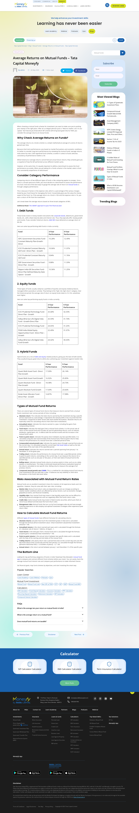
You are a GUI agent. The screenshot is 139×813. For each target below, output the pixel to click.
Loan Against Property (57, 737)
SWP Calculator (75, 748)
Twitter (68, 70)
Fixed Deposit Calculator (37, 591)
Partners (64, 710)
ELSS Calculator (75, 752)
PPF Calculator (67, 591)
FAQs (26, 710)
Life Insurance (36, 723)
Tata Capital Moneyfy (20, 46)
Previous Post (23, 634)
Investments (37, 6)
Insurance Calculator (54, 591)
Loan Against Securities (58, 740)
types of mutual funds (31, 518)
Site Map (40, 806)
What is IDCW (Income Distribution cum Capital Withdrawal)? (114, 187)
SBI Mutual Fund (94, 723)
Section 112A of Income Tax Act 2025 (114, 140)
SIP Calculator (59, 594)
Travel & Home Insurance (39, 735)
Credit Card (54, 727)
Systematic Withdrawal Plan (21, 732)
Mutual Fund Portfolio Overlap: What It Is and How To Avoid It (115, 169)
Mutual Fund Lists (34, 584)
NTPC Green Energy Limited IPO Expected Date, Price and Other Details (114, 132)
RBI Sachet (54, 743)
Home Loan (54, 723)
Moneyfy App (113, 723)
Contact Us (37, 710)
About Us (16, 710)
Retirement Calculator (45, 594)
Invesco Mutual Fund (95, 735)
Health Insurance (37, 727)
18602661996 (75, 702)
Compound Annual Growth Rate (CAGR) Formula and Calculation (114, 113)
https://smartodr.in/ (79, 797)
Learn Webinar (35, 577)
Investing (19, 40)
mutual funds (73, 185)
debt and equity (40, 357)
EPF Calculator (75, 745)
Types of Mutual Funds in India (115, 178)
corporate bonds (59, 216)
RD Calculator (74, 733)
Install (121, 40)
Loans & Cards (72, 6)
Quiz (84, 31)
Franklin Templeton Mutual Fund (97, 727)
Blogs (92, 31)
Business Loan (55, 733)
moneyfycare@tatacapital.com (79, 698)
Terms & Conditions (18, 806)
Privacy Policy (49, 806)
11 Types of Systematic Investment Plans (115, 104)
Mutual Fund (22, 584)
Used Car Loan (74, 6)
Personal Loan (55, 720)
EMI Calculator (22, 591)
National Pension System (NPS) (20, 739)
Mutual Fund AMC (74, 584)
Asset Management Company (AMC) (113, 122)
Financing (30, 40)
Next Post (78, 634)
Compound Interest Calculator (27, 597)
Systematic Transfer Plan (20, 735)
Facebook (81, 70)
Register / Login (118, 6)
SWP (65, 584)
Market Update (74, 6)
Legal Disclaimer (31, 806)
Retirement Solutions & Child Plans (40, 731)
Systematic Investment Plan (21, 728)
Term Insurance (75, 727)
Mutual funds (17, 720)
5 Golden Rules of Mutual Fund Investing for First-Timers (115, 159)
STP (56, 584)
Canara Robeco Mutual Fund (98, 732)
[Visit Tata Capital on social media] (95, 698)
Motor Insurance (37, 720)
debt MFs (52, 220)
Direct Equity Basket (19, 724)
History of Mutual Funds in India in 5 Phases (113, 150)
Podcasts (74, 31)
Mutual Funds (37, 46)
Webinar (64, 31)
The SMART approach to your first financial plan (45, 206)
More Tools (69, 683)
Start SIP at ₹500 (47, 584)
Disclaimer (52, 634)
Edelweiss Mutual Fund (96, 720)
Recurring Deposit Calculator (27, 594)
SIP (60, 584)
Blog (29, 46)
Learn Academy (51, 31)
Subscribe (108, 84)
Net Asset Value (62, 445)
